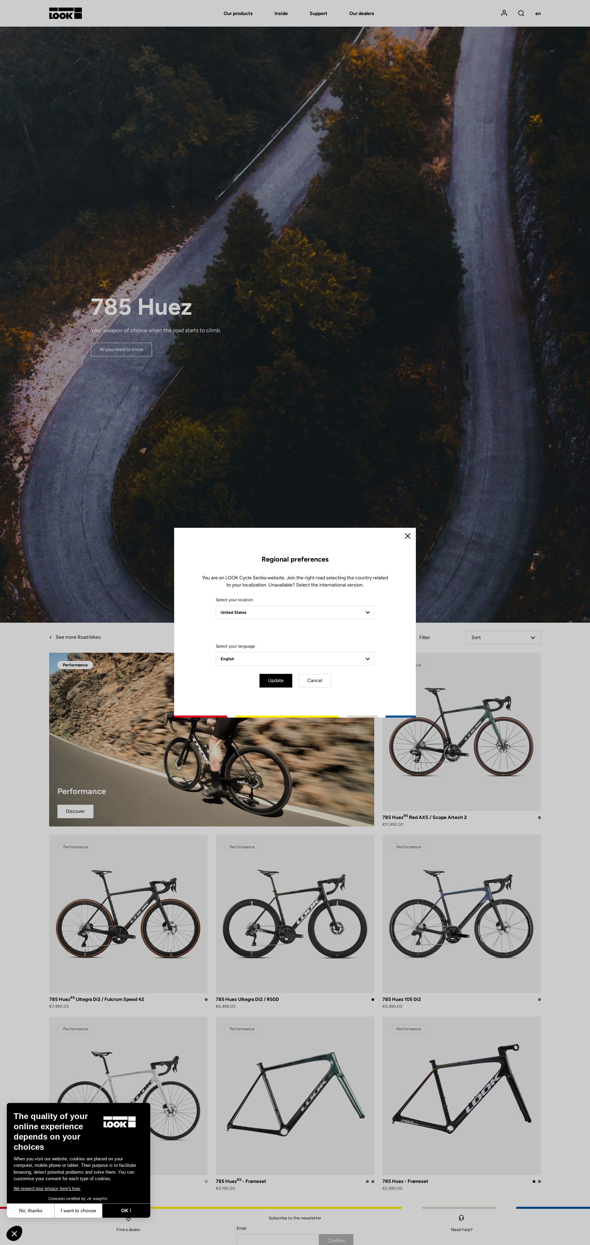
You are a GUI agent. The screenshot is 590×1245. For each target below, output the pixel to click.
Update (276, 680)
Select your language (235, 646)
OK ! (126, 1210)
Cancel (314, 680)
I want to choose (78, 1210)
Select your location (234, 599)
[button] (14, 1233)
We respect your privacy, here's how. (47, 1188)
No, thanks (30, 1210)
